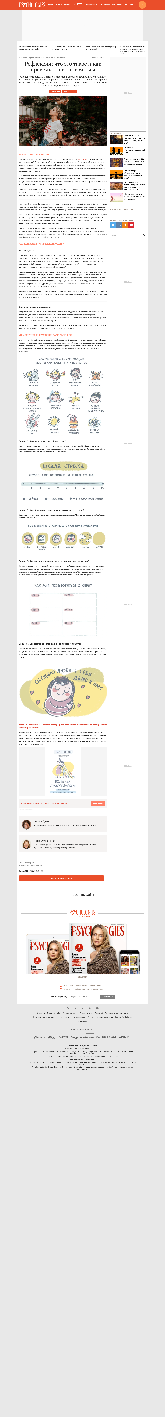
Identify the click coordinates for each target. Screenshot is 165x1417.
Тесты (142, 5)
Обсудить (95, 58)
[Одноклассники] (89, 1008)
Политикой (68, 989)
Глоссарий (128, 5)
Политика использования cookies (73, 1017)
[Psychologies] (32, 4)
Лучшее (51, 5)
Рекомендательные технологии (100, 1017)
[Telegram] (75, 1008)
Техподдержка (81, 1021)
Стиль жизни (104, 5)
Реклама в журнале (70, 1013)
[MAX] (67, 1008)
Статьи (59, 5)
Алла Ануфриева (29, 863)
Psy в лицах (117, 5)
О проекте (41, 1013)
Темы (79, 5)
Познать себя (55, 91)
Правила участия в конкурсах (116, 1013)
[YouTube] (97, 1008)
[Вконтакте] (82, 1008)
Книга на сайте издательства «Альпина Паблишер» (44, 803)
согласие (69, 985)
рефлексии (82, 159)
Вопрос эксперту (86, 1013)
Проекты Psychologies (123, 1017)
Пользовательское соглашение (45, 1017)
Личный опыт (91, 5)
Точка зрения (69, 5)
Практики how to (69, 91)
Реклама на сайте (54, 1013)
